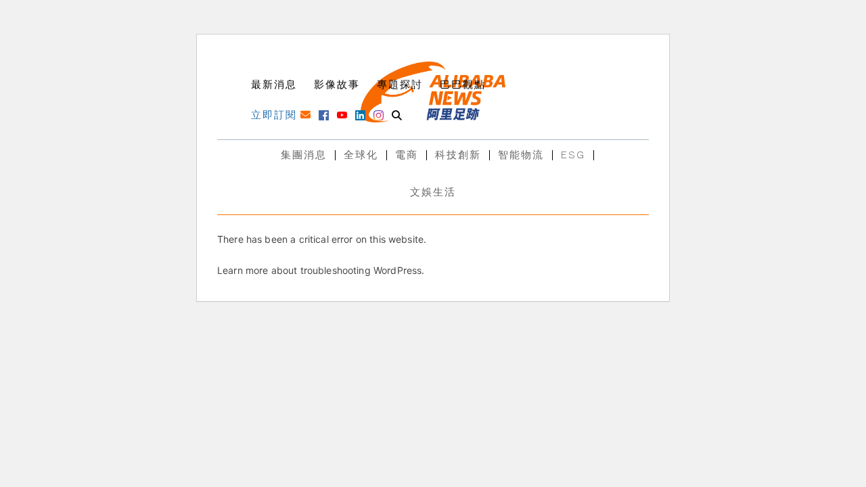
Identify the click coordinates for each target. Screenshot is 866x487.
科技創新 (458, 155)
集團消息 (304, 155)
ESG (573, 155)
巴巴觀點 (463, 84)
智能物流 (521, 155)
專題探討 (400, 84)
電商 (406, 155)
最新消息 (274, 84)
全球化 (361, 155)
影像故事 (337, 84)
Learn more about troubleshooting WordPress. (320, 270)
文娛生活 (433, 192)
